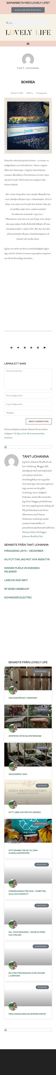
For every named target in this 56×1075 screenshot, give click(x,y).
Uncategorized (41, 93)
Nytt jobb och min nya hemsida (25, 812)
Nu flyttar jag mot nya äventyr (27, 559)
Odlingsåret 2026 (18, 774)
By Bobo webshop (16, 589)
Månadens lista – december (23, 551)
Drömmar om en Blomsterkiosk (25, 736)
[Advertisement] (28, 298)
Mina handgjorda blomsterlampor (27, 1014)
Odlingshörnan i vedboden (23, 698)
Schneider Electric (18, 597)
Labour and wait (16, 580)
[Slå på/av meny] (28, 43)
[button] (11, 347)
